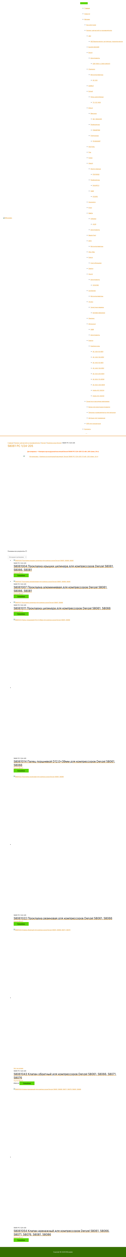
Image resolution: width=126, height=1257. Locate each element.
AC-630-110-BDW (98, 379)
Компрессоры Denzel (54, 443)
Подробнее (21, 575)
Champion (91, 69)
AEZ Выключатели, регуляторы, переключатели (106, 41)
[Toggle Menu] (84, 3)
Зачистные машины (97, 307)
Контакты (87, 429)
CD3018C (96, 285)
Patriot (90, 257)
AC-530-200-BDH (98, 374)
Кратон (90, 340)
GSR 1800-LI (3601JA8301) (101, 64)
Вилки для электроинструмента (99, 407)
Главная (87, 8)
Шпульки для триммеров (96, 418)
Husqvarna (91, 202)
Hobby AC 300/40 (98, 396)
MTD (90, 241)
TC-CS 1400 (97, 102)
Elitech (90, 108)
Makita (90, 213)
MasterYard (92, 235)
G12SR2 (95, 196)
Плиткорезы (94, 135)
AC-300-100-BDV (98, 357)
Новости (87, 14)
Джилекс (91, 318)
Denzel (43, 443)
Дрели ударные (95, 169)
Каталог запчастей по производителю (99, 30)
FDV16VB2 (96, 174)
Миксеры (93, 113)
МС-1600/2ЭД (97, 119)
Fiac (89, 152)
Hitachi (90, 163)
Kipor (90, 207)
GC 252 (95, 80)
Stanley (90, 268)
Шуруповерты (95, 58)
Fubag (90, 158)
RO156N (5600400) (99, 313)
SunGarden (92, 291)
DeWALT (91, 86)
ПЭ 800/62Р (96, 141)
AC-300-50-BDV (98, 351)
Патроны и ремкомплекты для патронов (102, 412)
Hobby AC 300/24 (98, 390)
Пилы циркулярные (97, 97)
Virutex (90, 302)
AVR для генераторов (93, 423)
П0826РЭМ (96, 130)
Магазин (87, 19)
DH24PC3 (96, 185)
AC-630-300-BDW (99, 385)
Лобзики (93, 219)
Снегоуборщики (95, 263)
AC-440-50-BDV (98, 363)
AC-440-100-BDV (98, 368)
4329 (94, 224)
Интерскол (92, 324)
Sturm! (90, 274)
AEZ (89, 36)
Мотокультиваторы (96, 75)
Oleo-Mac (91, 252)
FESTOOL (91, 147)
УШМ (92, 191)
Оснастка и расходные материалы (97, 401)
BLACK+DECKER (93, 47)
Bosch (90, 52)
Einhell (90, 91)
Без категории (91, 25)
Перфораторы (95, 124)
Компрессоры (95, 346)
